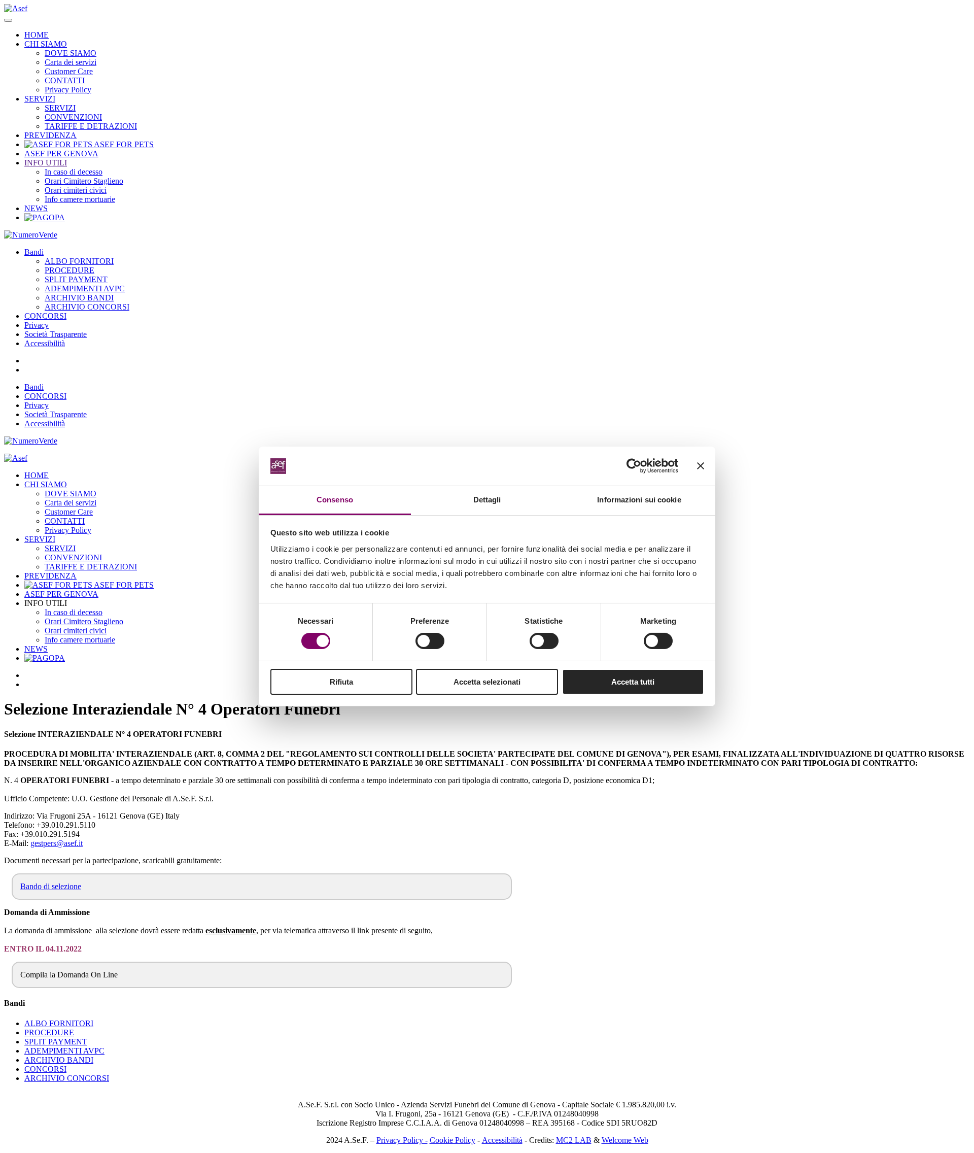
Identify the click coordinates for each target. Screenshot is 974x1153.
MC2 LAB (574, 1140)
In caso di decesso (73, 171)
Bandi (34, 252)
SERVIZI (39, 98)
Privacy (36, 325)
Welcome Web (625, 1140)
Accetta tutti (632, 681)
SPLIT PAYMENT (76, 279)
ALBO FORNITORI (79, 261)
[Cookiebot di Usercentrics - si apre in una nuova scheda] (633, 465)
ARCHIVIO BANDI (79, 297)
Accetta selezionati (487, 681)
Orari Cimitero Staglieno (84, 181)
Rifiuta (341, 681)
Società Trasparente (55, 334)
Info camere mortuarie (80, 199)
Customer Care (69, 71)
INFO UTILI (45, 162)
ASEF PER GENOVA (61, 153)
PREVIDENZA (50, 135)
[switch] (429, 641)
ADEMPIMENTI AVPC (85, 288)
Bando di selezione (50, 886)
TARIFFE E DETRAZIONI (91, 126)
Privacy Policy (68, 89)
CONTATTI (65, 80)
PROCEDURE (69, 270)
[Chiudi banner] (700, 465)
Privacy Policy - (402, 1140)
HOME (36, 34)
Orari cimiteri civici (76, 190)
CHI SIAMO (45, 44)
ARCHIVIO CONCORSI (87, 306)
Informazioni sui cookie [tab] (639, 499)
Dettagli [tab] (487, 499)
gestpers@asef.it (56, 843)
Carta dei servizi (70, 62)
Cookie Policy (452, 1140)
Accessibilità (44, 343)
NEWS (36, 208)
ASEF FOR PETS (123, 144)
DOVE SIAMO (70, 53)
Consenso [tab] (335, 499)
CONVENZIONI (73, 117)
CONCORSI (45, 316)
